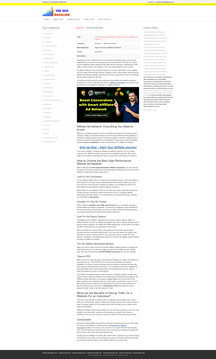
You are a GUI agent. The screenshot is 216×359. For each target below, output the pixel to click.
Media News (48, 92)
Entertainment (49, 54)
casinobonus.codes (150, 110)
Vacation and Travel (51, 138)
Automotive (48, 33)
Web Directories (49, 142)
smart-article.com (139, 353)
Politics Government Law (52, 100)
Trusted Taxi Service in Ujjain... (154, 47)
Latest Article (104, 19)
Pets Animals (48, 96)
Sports (46, 133)
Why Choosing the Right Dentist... (155, 62)
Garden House (49, 75)
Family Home (48, 58)
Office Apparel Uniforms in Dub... (155, 68)
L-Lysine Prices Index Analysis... (155, 59)
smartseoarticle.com (159, 4)
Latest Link (89, 19)
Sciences (47, 125)
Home (46, 19)
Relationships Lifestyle (52, 121)
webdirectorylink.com (174, 4)
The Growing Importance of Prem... (156, 53)
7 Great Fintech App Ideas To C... (155, 65)
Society (46, 129)
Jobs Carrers (48, 88)
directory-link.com (145, 4)
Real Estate (48, 104)
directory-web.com (189, 4)
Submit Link (58, 19)
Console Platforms (50, 46)
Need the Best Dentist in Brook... (155, 50)
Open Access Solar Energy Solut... (155, 56)
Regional (47, 117)
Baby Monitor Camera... (152, 44)
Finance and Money (51, 63)
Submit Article (73, 19)
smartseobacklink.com (205, 4)
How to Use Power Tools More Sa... (156, 71)
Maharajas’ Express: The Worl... (154, 32)
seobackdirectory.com (110, 353)
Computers (48, 42)
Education (47, 50)
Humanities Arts (49, 79)
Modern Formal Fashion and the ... (155, 41)
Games (46, 71)
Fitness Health (49, 67)
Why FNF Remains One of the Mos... (156, 38)
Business (47, 38)
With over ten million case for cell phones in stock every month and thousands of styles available (158, 93)
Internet (47, 83)
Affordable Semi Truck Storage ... (155, 75)
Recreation (48, 108)
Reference (48, 113)
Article (79, 27)
